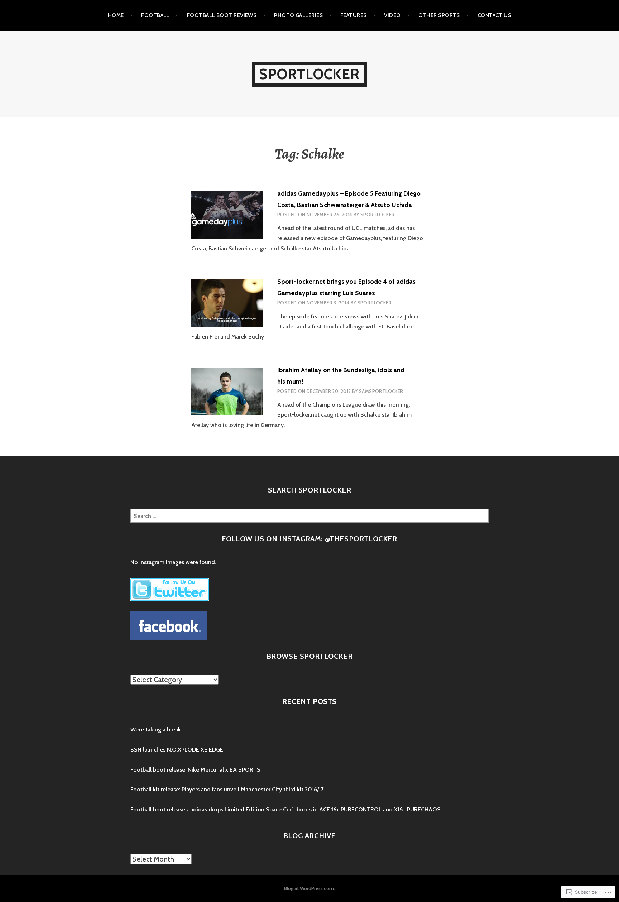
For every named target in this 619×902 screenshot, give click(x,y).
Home (116, 15)
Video (392, 15)
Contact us (495, 15)
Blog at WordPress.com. (309, 888)
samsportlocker (381, 391)
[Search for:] (309, 516)
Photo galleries (298, 15)
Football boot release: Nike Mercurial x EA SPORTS (195, 769)
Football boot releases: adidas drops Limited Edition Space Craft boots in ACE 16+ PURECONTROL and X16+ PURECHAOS (285, 809)
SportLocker (309, 74)
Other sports (439, 15)
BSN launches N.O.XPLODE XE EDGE (176, 749)
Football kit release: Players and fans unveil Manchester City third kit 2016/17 (226, 789)
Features (353, 15)
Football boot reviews (221, 15)
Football (155, 15)
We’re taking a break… (157, 729)
